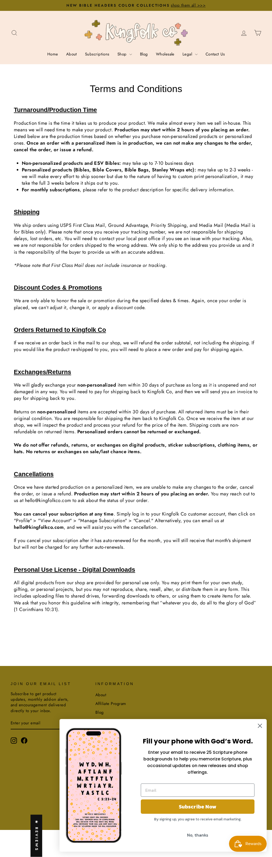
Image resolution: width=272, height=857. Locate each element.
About (71, 54)
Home (52, 54)
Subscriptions (97, 54)
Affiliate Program (110, 704)
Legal (188, 54)
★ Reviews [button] (36, 835)
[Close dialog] (260, 725)
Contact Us (215, 54)
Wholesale (165, 54)
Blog (144, 54)
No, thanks (197, 835)
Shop (122, 54)
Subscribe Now (197, 807)
